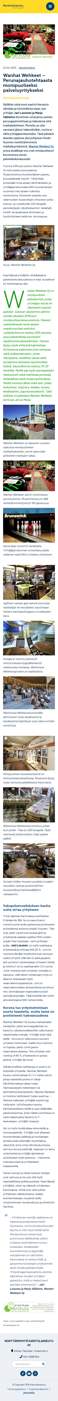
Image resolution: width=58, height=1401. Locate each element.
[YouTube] (29, 1373)
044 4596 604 (31, 1356)
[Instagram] (35, 1373)
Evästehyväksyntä (38, 1389)
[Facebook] (23, 1373)
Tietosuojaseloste (16, 1389)
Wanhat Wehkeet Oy (41, 146)
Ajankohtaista (27, 67)
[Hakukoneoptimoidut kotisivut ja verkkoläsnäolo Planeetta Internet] (29, 1393)
